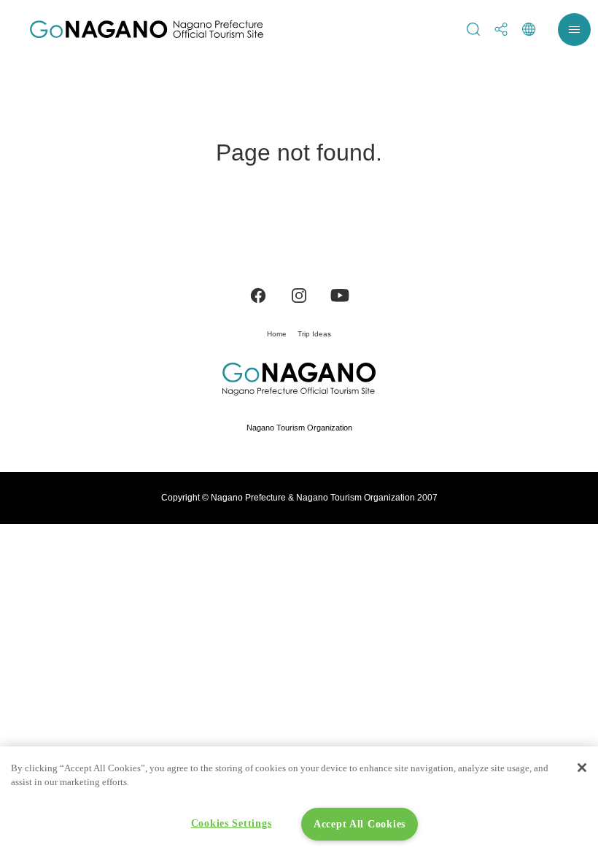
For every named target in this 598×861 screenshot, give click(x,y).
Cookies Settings (231, 823)
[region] (299, 803)
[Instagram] (299, 294)
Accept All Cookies (359, 824)
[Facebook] (258, 294)
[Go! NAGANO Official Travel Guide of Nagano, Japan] (146, 29)
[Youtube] (339, 294)
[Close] (582, 768)
